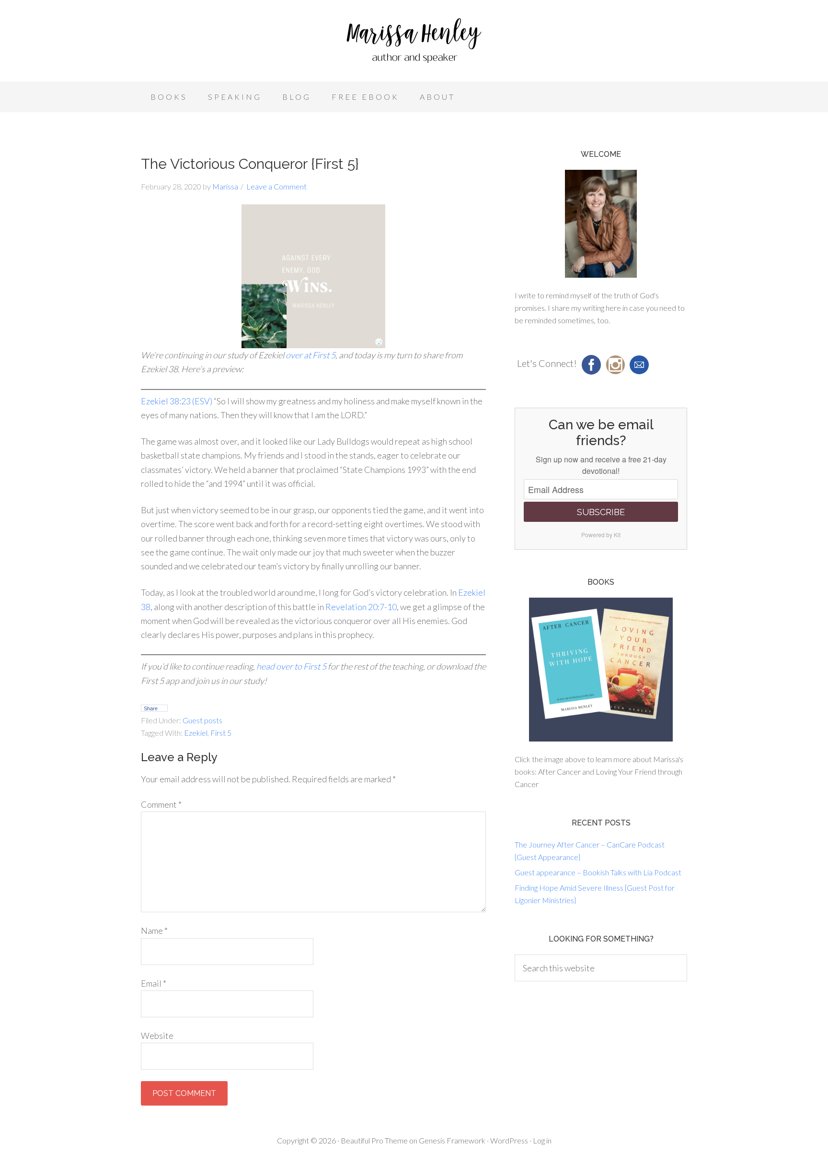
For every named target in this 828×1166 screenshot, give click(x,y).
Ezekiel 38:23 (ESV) (176, 401)
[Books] (601, 670)
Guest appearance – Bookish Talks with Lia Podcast (598, 872)
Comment (161, 804)
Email (153, 983)
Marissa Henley (414, 43)
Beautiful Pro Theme (374, 1140)
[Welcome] (601, 224)
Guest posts (202, 720)
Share (151, 708)
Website (157, 1035)
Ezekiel (195, 732)
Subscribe (601, 512)
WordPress (509, 1140)
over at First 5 (310, 355)
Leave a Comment (276, 186)
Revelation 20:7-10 (361, 606)
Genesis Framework (452, 1140)
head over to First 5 (291, 666)
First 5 (220, 732)
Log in (542, 1140)
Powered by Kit (601, 534)
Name (154, 930)
